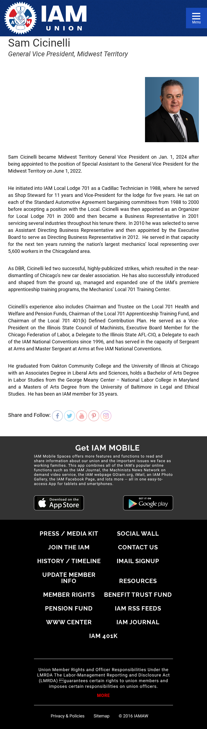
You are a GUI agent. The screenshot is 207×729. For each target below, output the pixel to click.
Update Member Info (69, 577)
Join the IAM (69, 547)
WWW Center (69, 622)
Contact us (138, 547)
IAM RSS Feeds (138, 608)
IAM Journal (138, 622)
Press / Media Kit (69, 533)
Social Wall (138, 533)
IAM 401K (103, 635)
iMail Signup (138, 560)
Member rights (69, 594)
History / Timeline (69, 560)
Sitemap (102, 716)
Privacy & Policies (67, 716)
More (103, 696)
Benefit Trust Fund (138, 594)
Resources (138, 580)
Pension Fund (69, 608)
